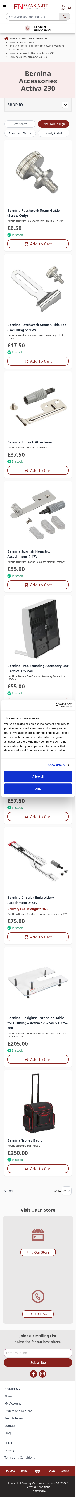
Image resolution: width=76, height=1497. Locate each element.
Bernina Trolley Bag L (24, 1140)
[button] (38, 104)
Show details (56, 764)
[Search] (64, 16)
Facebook (33, 1374)
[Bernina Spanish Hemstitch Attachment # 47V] (38, 514)
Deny (38, 788)
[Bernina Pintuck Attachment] (38, 405)
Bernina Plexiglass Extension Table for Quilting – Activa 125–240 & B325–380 (37, 1023)
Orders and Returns (18, 1411)
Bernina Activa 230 (42, 53)
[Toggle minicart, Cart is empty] (69, 7)
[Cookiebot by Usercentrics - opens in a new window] (55, 705)
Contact (9, 1426)
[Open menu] (4, 6)
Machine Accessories (34, 38)
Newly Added (54, 133)
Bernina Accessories (21, 42)
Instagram (42, 1374)
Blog (7, 1433)
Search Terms (13, 1418)
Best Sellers (20, 124)
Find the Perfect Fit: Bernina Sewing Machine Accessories (37, 47)
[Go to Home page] (31, 6)
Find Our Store (38, 1252)
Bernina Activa (18, 53)
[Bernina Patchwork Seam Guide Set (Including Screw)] (38, 287)
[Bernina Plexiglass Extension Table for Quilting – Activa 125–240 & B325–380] (38, 980)
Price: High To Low (20, 133)
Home (13, 38)
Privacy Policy (38, 1490)
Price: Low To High (53, 124)
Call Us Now (38, 1314)
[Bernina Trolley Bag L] (38, 1103)
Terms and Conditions (19, 1457)
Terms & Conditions (38, 1487)
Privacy (9, 1450)
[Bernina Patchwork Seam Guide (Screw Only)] (38, 173)
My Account (12, 1403)
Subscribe (38, 1362)
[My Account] (63, 8)
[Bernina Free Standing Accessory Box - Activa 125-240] (38, 628)
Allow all (38, 776)
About (8, 1396)
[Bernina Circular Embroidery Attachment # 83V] (38, 860)
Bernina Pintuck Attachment (31, 442)
